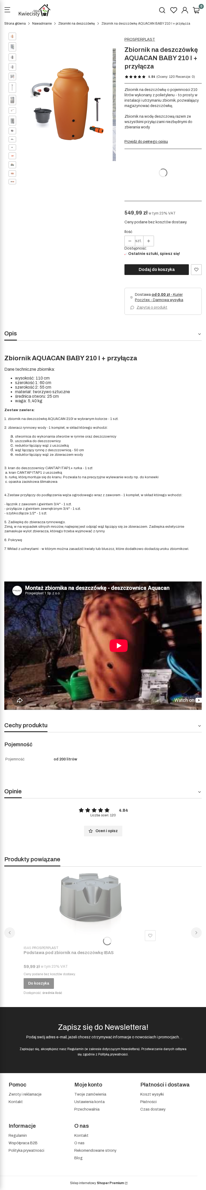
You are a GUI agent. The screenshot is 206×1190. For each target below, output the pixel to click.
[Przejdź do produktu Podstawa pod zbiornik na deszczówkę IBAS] (91, 907)
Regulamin (75, 1049)
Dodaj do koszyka (157, 269)
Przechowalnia (87, 1109)
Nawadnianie (42, 23)
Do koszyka (38, 983)
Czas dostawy (152, 1109)
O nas (79, 1143)
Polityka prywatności (26, 1151)
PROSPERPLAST (139, 39)
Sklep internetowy (97, 1183)
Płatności (148, 1102)
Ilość (128, 232)
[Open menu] (7, 10)
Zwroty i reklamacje (25, 1094)
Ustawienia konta (89, 1102)
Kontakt (16, 1102)
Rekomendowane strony (95, 1151)
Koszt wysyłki (152, 1094)
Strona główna (15, 23)
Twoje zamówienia (90, 1094)
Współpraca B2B (23, 1143)
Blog (78, 1158)
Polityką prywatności (113, 1054)
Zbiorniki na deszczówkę (76, 23)
